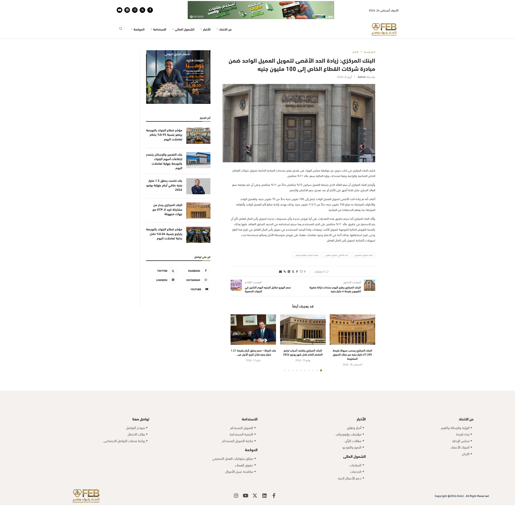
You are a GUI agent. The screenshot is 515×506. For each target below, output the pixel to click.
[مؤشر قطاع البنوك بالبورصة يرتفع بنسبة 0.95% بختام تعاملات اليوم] (198, 136)
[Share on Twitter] (293, 271)
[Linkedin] (127, 10)
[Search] (121, 29)
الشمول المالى (184, 29)
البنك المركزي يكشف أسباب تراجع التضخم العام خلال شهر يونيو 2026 (303, 352)
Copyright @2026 (446, 496)
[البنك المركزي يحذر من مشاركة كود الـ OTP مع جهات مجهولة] (198, 210)
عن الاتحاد (225, 29)
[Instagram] (135, 10)
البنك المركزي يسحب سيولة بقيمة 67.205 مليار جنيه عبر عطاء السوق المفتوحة (352, 354)
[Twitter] (142, 10)
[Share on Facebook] (297, 271)
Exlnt (460, 496)
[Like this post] (301, 271)
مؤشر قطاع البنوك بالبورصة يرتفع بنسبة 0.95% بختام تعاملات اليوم (164, 134)
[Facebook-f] (274, 496)
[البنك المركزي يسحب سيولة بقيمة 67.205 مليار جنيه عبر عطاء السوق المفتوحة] (352, 329)
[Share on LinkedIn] (289, 271)
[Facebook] (150, 10)
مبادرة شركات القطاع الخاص (306, 255)
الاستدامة (159, 29)
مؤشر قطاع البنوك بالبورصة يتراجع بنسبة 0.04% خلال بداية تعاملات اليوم (164, 233)
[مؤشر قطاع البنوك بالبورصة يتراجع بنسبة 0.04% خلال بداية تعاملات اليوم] (198, 235)
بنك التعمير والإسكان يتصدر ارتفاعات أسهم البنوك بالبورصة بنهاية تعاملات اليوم (164, 161)
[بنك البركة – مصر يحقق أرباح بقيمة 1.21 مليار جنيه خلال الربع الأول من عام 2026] (253, 329)
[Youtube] (119, 10)
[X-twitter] (255, 496)
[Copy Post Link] (284, 271)
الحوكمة (139, 29)
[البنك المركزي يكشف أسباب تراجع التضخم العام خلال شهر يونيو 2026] (302, 329)
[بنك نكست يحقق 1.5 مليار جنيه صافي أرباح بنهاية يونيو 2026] (198, 186)
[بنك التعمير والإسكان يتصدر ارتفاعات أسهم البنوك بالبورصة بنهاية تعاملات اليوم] (198, 160)
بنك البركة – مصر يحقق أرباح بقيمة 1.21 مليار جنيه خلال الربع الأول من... (253, 352)
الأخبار (206, 29)
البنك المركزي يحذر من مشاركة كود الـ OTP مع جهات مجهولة (167, 209)
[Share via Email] (280, 271)
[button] (236, 342)
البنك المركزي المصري (364, 255)
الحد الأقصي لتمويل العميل (336, 255)
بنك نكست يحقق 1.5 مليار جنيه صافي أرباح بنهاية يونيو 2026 (164, 185)
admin (362, 77)
